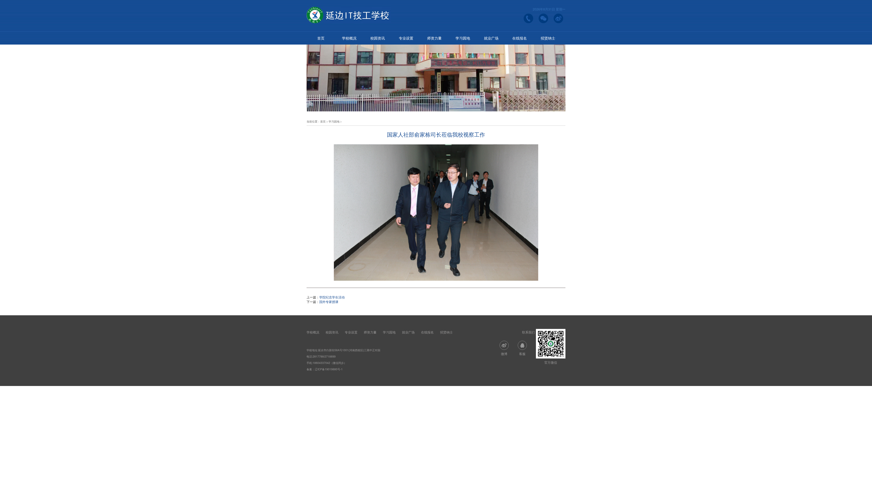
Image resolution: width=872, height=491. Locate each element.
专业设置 (406, 38)
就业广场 (491, 38)
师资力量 (434, 38)
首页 (321, 38)
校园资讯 (377, 38)
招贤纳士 (548, 38)
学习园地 (463, 38)
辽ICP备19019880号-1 (329, 369)
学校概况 (349, 38)
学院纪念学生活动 (332, 297)
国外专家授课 (328, 301)
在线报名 (519, 38)
